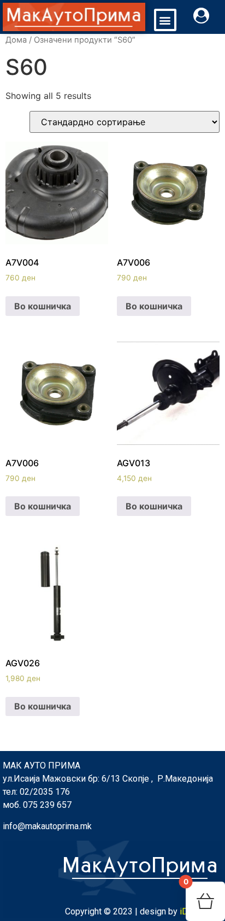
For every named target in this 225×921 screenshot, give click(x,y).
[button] (165, 20)
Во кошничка (42, 306)
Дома (16, 40)
